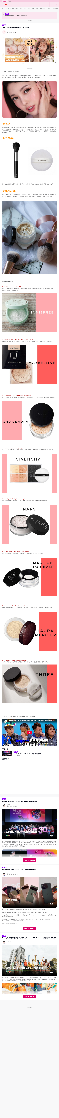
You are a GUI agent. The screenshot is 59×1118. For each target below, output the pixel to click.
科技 (33, 8)
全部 (3, 8)
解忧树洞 (42, 8)
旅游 (25, 8)
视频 (37, 8)
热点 (10, 1)
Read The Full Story (29, 860)
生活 (29, 8)
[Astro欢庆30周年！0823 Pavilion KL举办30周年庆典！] (7, 753)
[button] (3, 14)
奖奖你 (48, 8)
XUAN (4, 1)
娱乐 (21, 8)
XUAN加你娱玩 (14, 8)
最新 (7, 8)
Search (52, 4)
